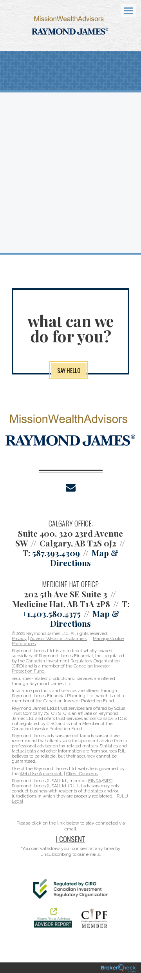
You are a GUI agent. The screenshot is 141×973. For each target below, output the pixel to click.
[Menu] (123, 10)
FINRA (94, 780)
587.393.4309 (56, 552)
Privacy (19, 638)
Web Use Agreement (41, 773)
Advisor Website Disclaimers (58, 638)
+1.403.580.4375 (51, 613)
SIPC (107, 780)
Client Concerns (82, 773)
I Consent (70, 838)
